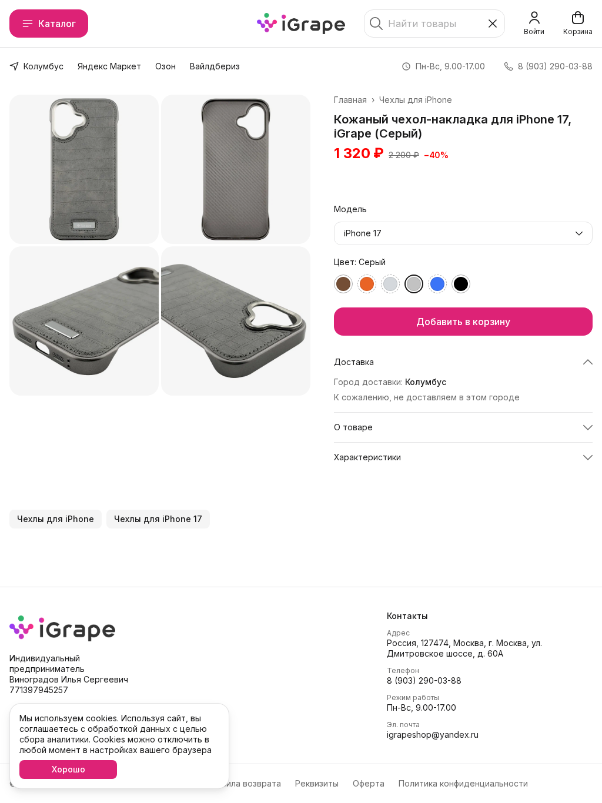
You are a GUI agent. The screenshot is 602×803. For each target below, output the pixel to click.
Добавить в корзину (463, 321)
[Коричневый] (343, 284)
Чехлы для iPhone (415, 100)
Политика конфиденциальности (463, 783)
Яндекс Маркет (109, 66)
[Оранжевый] (366, 284)
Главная (350, 100)
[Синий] (437, 284)
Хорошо (68, 769)
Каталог (57, 23)
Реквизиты (317, 783)
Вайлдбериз (215, 66)
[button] (463, 362)
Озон (165, 66)
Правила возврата (243, 783)
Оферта (368, 783)
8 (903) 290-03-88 (424, 680)
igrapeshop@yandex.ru (433, 735)
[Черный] (461, 284)
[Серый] (413, 284)
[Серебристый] (390, 284)
